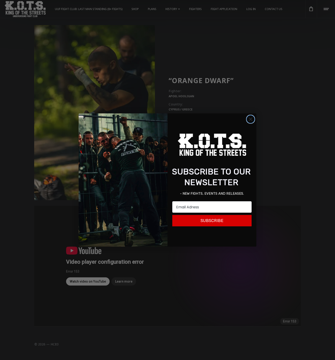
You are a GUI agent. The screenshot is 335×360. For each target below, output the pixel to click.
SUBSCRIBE (212, 220)
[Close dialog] (251, 119)
